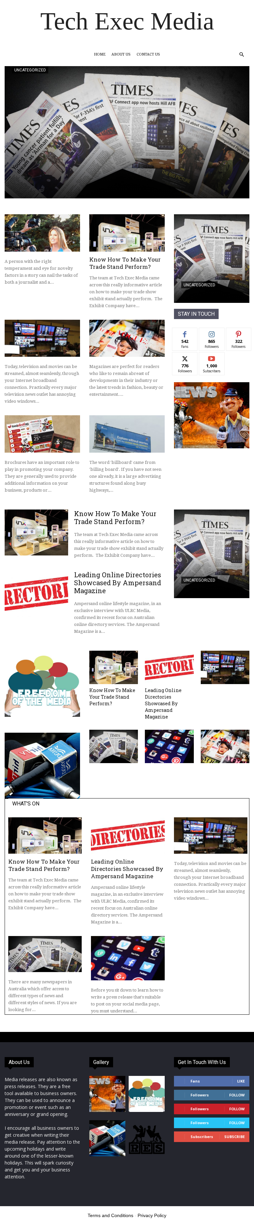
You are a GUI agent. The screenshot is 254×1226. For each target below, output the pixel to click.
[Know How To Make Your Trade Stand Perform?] (127, 233)
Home (100, 54)
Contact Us (148, 54)
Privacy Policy (152, 1215)
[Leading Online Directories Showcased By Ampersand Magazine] (36, 594)
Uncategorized (30, 70)
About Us (121, 54)
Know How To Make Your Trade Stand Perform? (125, 263)
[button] (241, 55)
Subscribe (211, 357)
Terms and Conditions (110, 1215)
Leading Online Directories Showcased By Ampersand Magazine (117, 582)
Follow (212, 332)
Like (185, 332)
